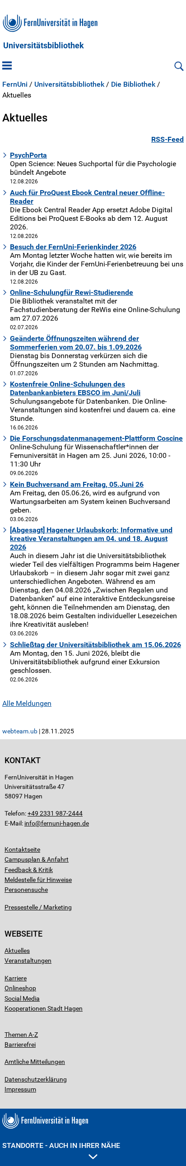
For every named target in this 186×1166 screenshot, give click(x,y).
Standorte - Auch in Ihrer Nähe (61, 1145)
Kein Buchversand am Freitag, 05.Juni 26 (77, 484)
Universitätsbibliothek (43, 45)
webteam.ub (19, 731)
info (29, 823)
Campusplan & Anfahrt (37, 859)
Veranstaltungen (28, 960)
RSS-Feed (167, 139)
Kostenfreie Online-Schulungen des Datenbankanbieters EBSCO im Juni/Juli (75, 388)
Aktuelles (17, 950)
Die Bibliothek (133, 84)
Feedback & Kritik (29, 869)
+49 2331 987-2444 (55, 813)
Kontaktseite (22, 849)
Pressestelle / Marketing (38, 907)
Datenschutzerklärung (36, 1079)
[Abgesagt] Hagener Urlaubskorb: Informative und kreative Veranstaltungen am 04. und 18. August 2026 (91, 538)
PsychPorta (28, 155)
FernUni (15, 84)
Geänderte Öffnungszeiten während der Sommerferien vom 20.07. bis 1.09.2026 (76, 342)
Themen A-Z (21, 1034)
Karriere (16, 978)
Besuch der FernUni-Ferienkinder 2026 (73, 247)
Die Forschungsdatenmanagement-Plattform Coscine (96, 438)
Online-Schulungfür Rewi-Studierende (71, 292)
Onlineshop (20, 988)
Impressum (20, 1089)
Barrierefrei (20, 1044)
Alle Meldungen (26, 703)
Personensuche (26, 889)
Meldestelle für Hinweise (38, 879)
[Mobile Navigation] (7, 66)
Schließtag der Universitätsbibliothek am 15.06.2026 (95, 644)
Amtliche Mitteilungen (35, 1061)
